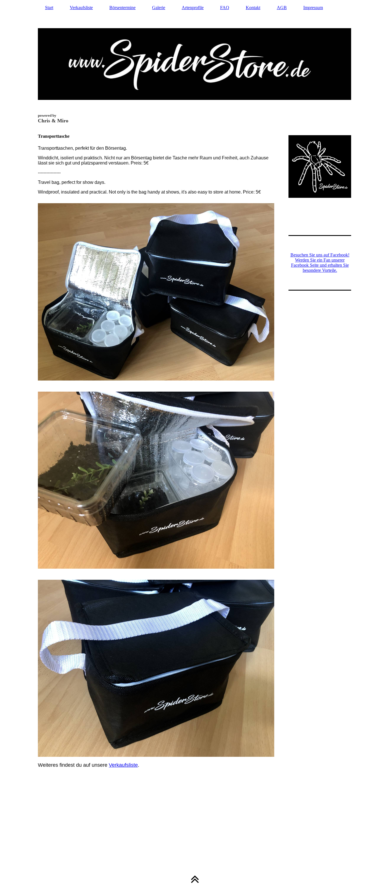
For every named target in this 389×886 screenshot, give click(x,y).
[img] (194, 64)
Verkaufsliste (81, 7)
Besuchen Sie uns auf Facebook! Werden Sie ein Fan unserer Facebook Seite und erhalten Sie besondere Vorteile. (319, 262)
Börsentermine (122, 7)
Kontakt (253, 7)
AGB (282, 7)
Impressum (313, 7)
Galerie (158, 7)
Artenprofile (193, 7)
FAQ (224, 7)
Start (49, 7)
